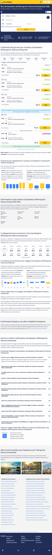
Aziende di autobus (11, 542)
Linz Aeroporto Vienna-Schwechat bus (34, 495)
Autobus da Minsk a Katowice (7, 501)
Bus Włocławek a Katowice (7, 522)
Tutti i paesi (39, 542)
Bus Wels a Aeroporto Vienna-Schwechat (34, 517)
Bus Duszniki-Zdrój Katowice (7, 488)
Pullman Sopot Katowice (6, 517)
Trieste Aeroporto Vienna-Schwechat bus (35, 510)
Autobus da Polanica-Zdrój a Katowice (9, 508)
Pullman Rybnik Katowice (6, 510)
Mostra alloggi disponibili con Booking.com (12, 26)
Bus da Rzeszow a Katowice (7, 513)
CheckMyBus (2, 531)
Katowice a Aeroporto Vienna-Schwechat (37, 328)
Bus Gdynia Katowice (5, 490)
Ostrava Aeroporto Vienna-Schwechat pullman (36, 499)
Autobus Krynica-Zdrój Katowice (8, 497)
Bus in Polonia (9, 531)
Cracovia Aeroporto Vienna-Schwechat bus (35, 488)
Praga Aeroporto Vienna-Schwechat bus (34, 504)
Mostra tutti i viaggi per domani (26, 149)
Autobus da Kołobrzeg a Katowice (8, 495)
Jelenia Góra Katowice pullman (7, 492)
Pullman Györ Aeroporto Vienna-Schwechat (35, 492)
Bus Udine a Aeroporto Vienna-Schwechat (35, 513)
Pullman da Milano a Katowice (7, 499)
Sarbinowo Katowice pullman (7, 515)
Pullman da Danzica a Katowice (8, 486)
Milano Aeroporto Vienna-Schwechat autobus (36, 497)
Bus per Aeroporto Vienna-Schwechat (29, 531)
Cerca (45, 75)
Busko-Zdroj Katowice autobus (7, 483)
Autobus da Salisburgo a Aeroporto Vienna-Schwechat (37, 508)
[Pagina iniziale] (6, 2)
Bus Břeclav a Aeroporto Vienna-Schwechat (35, 481)
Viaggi (22, 542)
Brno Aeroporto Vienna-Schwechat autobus (35, 483)
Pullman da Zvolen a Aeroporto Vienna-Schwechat (37, 520)
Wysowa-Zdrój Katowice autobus (8, 524)
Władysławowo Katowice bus (7, 520)
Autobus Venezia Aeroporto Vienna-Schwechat (36, 515)
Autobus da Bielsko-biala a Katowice (9, 481)
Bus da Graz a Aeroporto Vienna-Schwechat (35, 490)
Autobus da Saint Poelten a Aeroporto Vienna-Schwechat (38, 506)
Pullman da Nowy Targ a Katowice (8, 504)
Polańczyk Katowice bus (6, 506)
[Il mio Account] (40, 2)
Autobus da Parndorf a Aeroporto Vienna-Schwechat (37, 501)
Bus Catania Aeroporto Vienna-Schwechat (35, 486)
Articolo (38, 540)
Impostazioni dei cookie (27, 540)
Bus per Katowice (17, 531)
